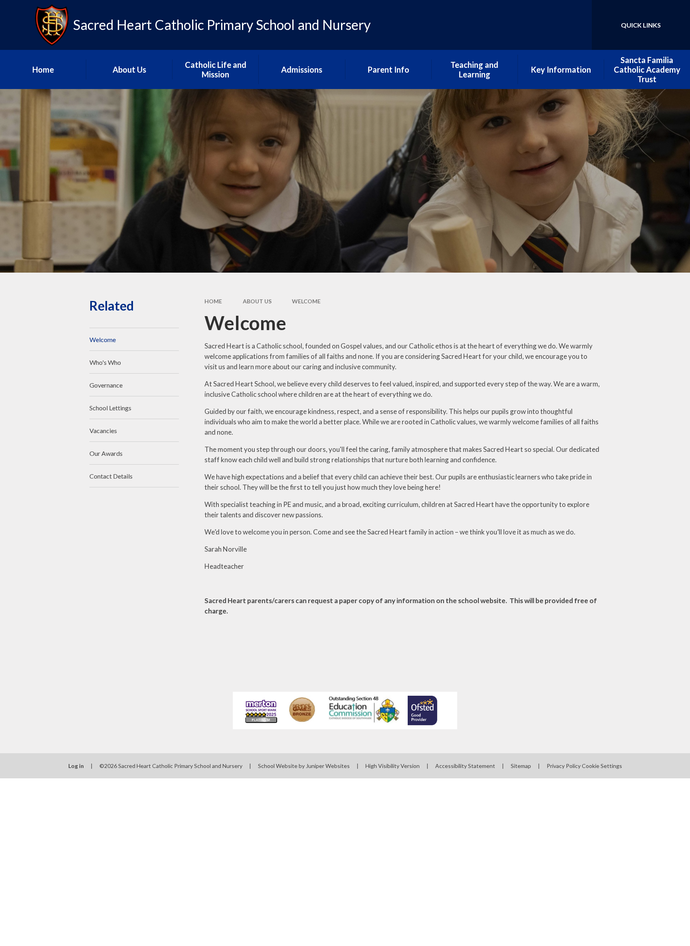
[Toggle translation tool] (550, 25)
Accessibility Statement (465, 765)
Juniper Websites (328, 765)
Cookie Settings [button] (602, 765)
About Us (257, 301)
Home (213, 301)
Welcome (306, 301)
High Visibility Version (392, 765)
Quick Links (641, 25)
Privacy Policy (564, 765)
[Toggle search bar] (578, 25)
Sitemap (521, 765)
